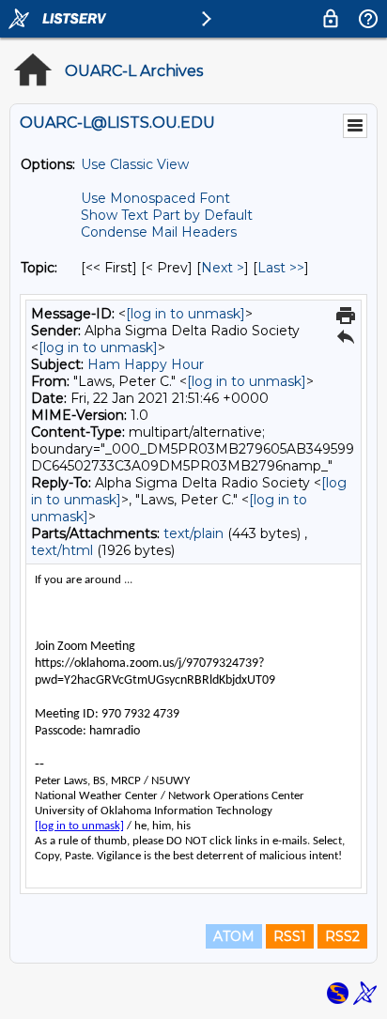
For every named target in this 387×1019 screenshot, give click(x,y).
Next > (222, 267)
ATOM (234, 936)
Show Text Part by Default (167, 215)
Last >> (280, 267)
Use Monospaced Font (155, 198)
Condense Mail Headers (159, 232)
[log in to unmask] (185, 313)
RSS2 (342, 936)
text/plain (193, 533)
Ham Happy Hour (145, 364)
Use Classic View (135, 164)
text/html (62, 550)
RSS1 (289, 936)
